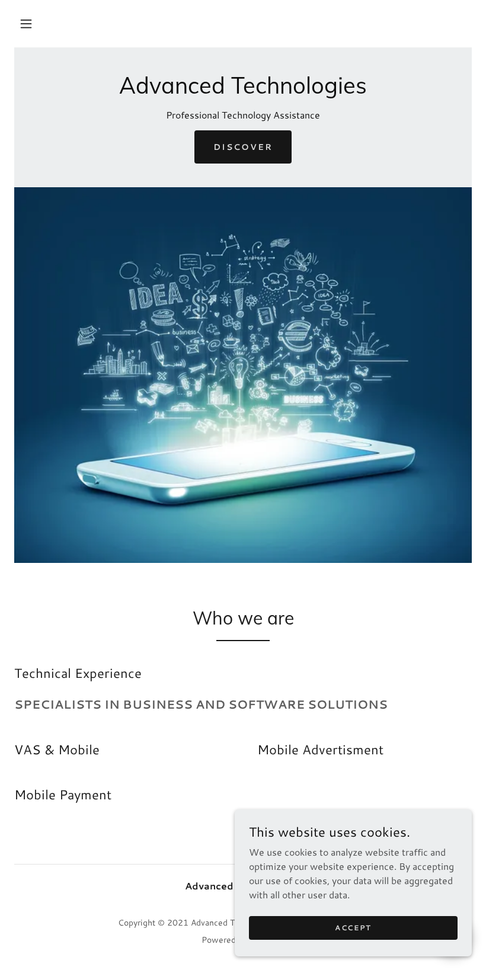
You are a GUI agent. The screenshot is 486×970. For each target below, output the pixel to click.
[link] (243, 90)
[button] (26, 24)
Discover (243, 147)
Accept (353, 928)
